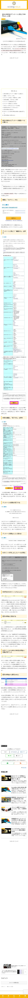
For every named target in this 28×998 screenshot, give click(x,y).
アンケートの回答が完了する (10, 101)
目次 (12, 91)
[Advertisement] (14, 73)
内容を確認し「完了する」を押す (11, 99)
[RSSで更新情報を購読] (20, 763)
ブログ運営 (5, 745)
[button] (18, 755)
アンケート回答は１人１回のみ (10, 103)
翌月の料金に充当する (8, 109)
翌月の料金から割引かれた (9, 115)
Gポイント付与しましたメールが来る (12, 105)
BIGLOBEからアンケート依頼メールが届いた (13, 93)
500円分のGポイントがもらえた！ (11, 107)
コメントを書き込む (14, 982)
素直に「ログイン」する (9, 95)
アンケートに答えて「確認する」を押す (12, 97)
